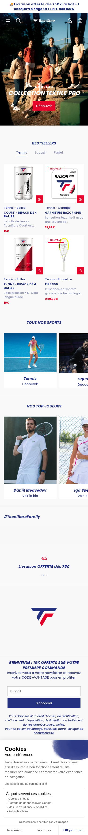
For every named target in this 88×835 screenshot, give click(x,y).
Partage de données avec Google (29, 803)
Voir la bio (30, 495)
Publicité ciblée (18, 811)
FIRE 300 (51, 284)
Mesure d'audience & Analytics (27, 807)
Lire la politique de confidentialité (26, 783)
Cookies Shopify (18, 798)
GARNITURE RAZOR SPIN (63, 213)
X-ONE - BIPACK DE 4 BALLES (20, 286)
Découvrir (44, 106)
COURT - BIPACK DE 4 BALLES (20, 214)
